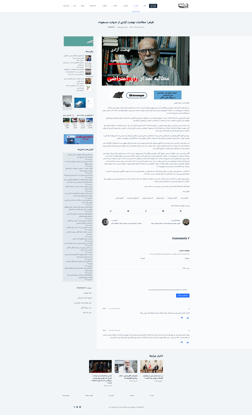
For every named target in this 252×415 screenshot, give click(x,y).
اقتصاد (115, 6)
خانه (145, 6)
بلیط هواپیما (88, 293)
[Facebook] (180, 211)
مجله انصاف (93, 6)
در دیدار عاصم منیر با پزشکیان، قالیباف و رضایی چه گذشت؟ (153, 377)
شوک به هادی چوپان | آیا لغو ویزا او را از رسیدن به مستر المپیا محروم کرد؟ (78, 255)
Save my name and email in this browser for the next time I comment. (167, 290)
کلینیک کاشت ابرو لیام (85, 298)
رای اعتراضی (160, 198)
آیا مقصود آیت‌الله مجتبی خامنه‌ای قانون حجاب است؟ (74, 57)
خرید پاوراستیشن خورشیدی (83, 303)
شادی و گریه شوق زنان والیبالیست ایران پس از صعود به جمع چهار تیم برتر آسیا (78, 194)
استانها (82, 6)
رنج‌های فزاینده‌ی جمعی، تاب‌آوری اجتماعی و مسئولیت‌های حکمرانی (79, 215)
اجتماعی (126, 6)
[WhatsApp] (128, 211)
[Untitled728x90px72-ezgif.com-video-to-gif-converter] (146, 95)
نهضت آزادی (120, 198)
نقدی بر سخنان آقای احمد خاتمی (82, 239)
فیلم (119, 27)
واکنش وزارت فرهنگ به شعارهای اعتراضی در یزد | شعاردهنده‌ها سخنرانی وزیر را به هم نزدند (74, 72)
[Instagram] (77, 407)
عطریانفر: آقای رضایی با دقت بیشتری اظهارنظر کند (128, 377)
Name (187, 258)
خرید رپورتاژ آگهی (86, 308)
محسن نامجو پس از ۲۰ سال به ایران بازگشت (79, 227)
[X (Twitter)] (163, 211)
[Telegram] (145, 211)
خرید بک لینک (87, 312)
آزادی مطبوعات (172, 198)
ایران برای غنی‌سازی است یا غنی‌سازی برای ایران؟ (78, 175)
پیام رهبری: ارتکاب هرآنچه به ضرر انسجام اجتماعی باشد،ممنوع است (80, 156)
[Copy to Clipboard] (110, 211)
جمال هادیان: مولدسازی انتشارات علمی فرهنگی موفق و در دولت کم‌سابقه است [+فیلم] (78, 208)
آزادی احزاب (184, 198)
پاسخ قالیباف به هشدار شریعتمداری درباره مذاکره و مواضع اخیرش (79, 276)
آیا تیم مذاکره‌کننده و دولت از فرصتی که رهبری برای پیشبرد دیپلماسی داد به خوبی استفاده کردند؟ (102, 379)
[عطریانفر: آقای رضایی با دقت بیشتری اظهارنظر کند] (126, 366)
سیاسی (136, 6)
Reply (104, 309)
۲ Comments (112, 27)
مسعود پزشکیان (147, 198)
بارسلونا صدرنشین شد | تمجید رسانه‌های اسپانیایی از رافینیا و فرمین (80, 222)
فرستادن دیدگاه (183, 295)
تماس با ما (111, 395)
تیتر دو (125, 27)
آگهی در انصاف (89, 395)
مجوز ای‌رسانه (66, 395)
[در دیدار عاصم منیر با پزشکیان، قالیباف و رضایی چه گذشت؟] (151, 366)
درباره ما (152, 395)
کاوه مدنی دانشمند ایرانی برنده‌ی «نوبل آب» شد (78, 243)
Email (142, 258)
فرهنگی (104, 6)
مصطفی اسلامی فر (133, 198)
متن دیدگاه (185, 268)
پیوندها (132, 395)
